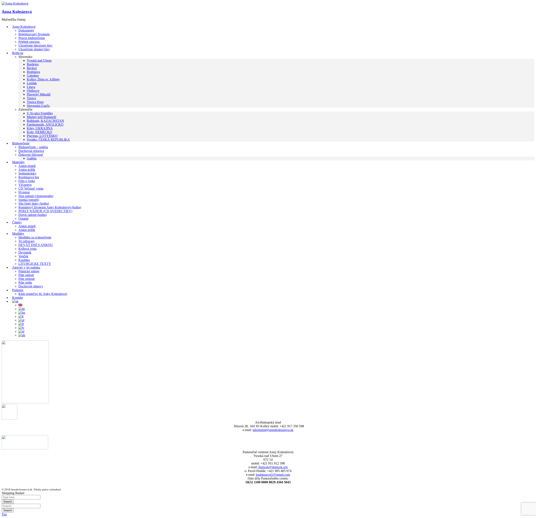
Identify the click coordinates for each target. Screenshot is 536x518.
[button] (15, 3)
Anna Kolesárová (17, 11)
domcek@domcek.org (273, 467)
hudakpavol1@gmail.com (273, 474)
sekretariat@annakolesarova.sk (273, 430)
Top (4, 514)
